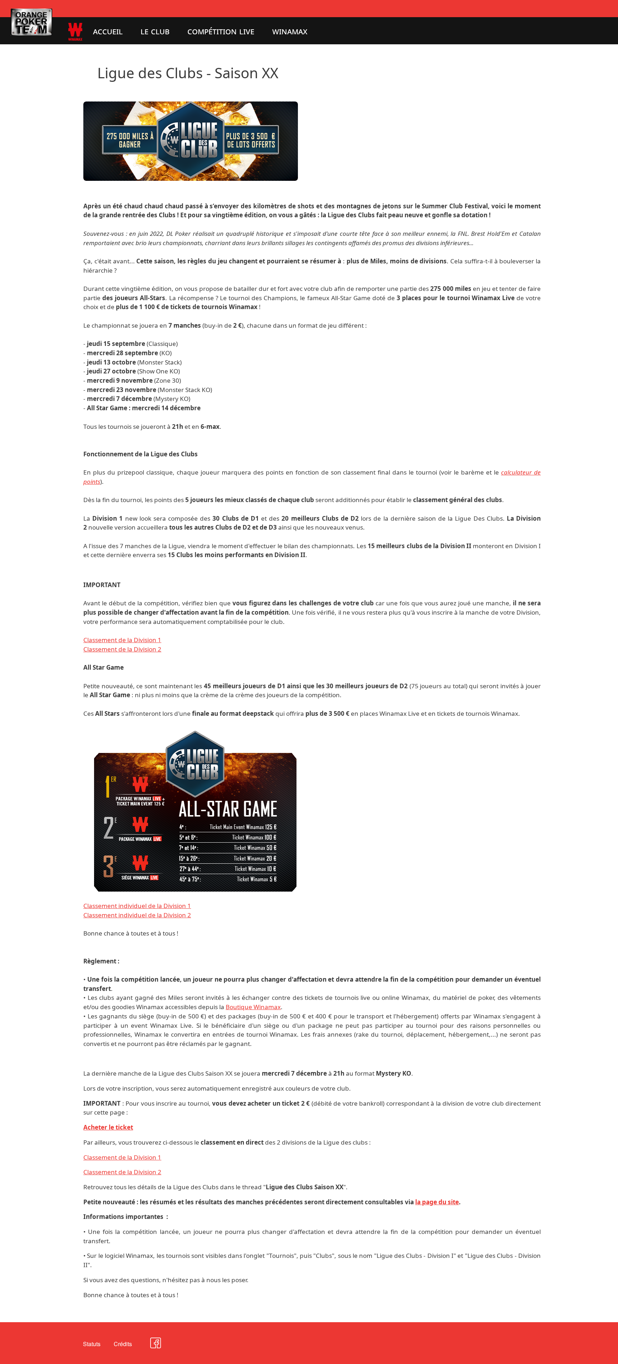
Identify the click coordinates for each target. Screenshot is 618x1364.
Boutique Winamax (253, 1007)
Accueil (108, 31)
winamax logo (66, 26)
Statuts (91, 1344)
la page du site (437, 1202)
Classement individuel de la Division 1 (137, 906)
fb (148, 1346)
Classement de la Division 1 (122, 640)
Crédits (123, 1344)
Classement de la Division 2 (122, 649)
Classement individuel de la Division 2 (137, 915)
